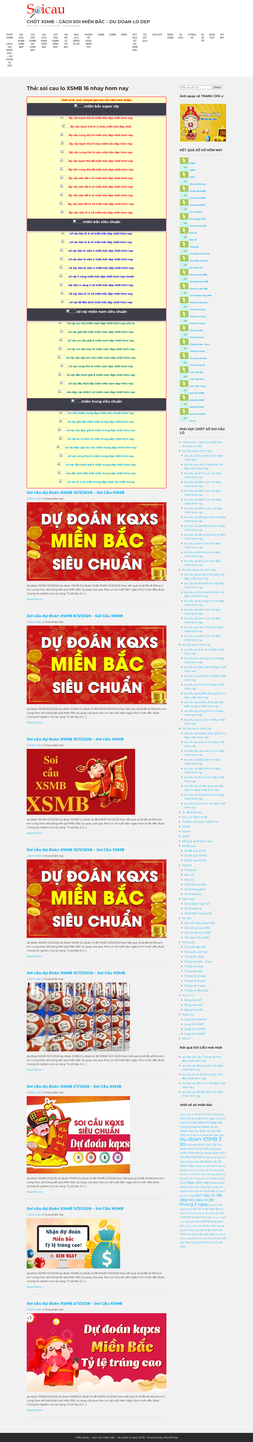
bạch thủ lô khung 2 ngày (210, 1114)
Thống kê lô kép (197, 323)
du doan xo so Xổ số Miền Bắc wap (205, 1135)
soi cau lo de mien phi (206, 1208)
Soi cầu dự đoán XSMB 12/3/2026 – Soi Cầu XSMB (75, 849)
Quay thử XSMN (196, 400)
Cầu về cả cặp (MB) (198, 289)
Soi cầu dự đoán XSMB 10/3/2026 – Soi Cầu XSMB (75, 492)
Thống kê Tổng (196, 351)
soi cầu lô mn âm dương (211, 1226)
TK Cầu (180, 36)
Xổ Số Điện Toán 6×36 (198, 913)
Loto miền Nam (196, 379)
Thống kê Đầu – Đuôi (199, 344)
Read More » (35, 599)
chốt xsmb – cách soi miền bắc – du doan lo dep (88, 21)
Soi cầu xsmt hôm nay (44, 41)
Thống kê (192, 36)
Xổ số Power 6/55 (197, 226)
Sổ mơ (222, 36)
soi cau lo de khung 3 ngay (197, 1202)
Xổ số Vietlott (192, 894)
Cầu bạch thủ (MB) (198, 275)
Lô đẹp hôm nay (196, 1183)
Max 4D (193, 240)
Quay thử (212, 36)
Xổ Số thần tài (193, 908)
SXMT (124, 34)
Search (217, 87)
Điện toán (170, 36)
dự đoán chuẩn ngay (212, 1157)
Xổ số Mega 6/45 (197, 219)
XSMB (192, 163)
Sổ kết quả (144, 37)
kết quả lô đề (207, 1178)
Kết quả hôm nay (197, 184)
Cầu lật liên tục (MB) (198, 282)
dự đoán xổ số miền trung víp (209, 1166)
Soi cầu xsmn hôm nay (55, 41)
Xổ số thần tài (195, 268)
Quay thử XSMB (196, 393)
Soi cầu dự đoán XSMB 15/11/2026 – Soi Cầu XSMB (76, 972)
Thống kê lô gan (197, 309)
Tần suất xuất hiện (198, 358)
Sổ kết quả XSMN (197, 198)
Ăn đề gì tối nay (66, 41)
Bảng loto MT (193, 1000)
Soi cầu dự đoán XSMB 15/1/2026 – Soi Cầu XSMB (75, 739)
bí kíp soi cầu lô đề (188, 1114)
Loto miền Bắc (196, 372)
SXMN (112, 34)
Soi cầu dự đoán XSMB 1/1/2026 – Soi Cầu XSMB (74, 1086)
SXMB (101, 34)
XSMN (192, 170)
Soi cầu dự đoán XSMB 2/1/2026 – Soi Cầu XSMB (74, 1303)
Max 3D (193, 233)
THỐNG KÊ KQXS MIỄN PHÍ (89, 41)
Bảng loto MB (193, 1009)
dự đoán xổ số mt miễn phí (194, 1170)
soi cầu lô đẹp (187, 1230)
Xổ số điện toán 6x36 (199, 254)
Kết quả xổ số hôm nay (135, 42)
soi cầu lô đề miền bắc (201, 1234)
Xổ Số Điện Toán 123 (197, 903)
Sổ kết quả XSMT (197, 205)
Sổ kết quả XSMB (197, 191)
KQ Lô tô (202, 37)
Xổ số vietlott (195, 212)
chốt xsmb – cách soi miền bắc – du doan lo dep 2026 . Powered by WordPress (126, 1437)
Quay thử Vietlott (197, 414)
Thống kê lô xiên (197, 316)
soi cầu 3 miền (191, 1226)
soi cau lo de (206, 1191)
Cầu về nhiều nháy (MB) (200, 295)
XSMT (192, 177)
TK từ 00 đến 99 (197, 365)
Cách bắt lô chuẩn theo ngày (197, 1118)
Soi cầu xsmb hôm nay (21, 41)
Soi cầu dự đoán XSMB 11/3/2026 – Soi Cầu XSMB (75, 1208)
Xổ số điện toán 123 (198, 261)
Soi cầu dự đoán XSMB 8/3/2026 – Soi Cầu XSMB (75, 615)
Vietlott (157, 34)
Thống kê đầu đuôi (198, 303)
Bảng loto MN (193, 1005)
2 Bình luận (34, 498)
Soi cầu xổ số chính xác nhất (197, 1238)
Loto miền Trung (197, 386)
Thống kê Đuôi (196, 337)
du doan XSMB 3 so (201, 1141)
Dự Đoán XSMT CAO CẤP (201, 1144)
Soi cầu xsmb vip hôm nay (32, 42)
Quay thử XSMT (196, 407)
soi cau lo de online (204, 1213)
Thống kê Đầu (196, 330)
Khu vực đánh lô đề (76, 39)
